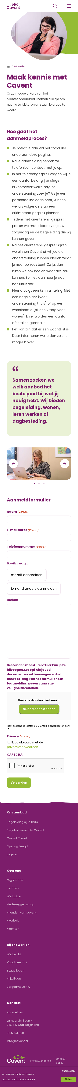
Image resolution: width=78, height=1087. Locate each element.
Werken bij (14, 954)
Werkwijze (14, 896)
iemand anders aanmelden (34, 588)
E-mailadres (22, 530)
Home (8, 66)
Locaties (13, 888)
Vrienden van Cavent (22, 912)
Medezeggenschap (20, 904)
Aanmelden (15, 1012)
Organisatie (15, 880)
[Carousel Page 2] (39, 483)
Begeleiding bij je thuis (22, 822)
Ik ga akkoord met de (25, 744)
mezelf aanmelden (26, 575)
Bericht (13, 600)
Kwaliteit (13, 920)
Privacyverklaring (40, 1061)
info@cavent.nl (17, 1041)
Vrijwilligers (14, 978)
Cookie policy (60, 1061)
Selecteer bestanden (39, 709)
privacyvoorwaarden (22, 747)
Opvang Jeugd (17, 846)
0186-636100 (15, 1033)
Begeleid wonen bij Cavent (25, 830)
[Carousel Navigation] (39, 463)
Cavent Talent (17, 838)
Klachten (13, 929)
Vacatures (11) (17, 962)
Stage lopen (15, 970)
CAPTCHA (15, 754)
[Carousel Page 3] (43, 483)
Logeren (12, 854)
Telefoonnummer (26, 546)
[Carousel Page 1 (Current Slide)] (34, 483)
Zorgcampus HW (18, 987)
